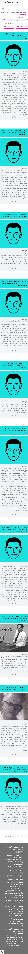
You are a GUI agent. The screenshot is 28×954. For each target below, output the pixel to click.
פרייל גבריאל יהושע (21, 34)
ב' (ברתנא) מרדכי (21, 687)
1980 (4, 133)
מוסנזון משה (23, 363)
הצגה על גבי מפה (22, 26)
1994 (3, 529)
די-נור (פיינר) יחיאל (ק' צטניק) (18, 616)
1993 (12, 36)
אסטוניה (23, 36)
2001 (4, 618)
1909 (17, 36)
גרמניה (14, 529)
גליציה (15, 283)
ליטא (25, 216)
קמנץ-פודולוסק (21, 365)
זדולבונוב (23, 430)
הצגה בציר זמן (9, 26)
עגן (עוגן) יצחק (22, 214)
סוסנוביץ (19, 618)
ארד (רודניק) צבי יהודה (20, 767)
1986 (14, 689)
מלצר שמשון (23, 281)
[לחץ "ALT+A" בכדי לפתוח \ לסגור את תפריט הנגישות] (2, 952)
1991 (15, 216)
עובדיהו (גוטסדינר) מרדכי (19, 130)
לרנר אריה (24, 428)
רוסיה (14, 365)
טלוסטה (20, 283)
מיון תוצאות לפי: (22, 17)
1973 (8, 430)
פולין (14, 133)
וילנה (3, 214)
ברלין (18, 529)
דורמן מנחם (23, 527)
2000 (4, 283)
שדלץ (18, 133)
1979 (4, 365)
